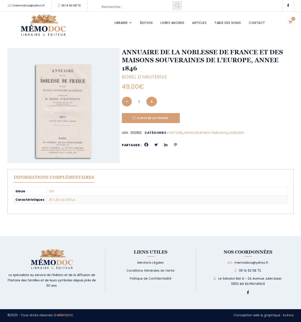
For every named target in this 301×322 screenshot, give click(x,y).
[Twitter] (156, 144)
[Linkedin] (165, 144)
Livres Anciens (172, 23)
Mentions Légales (150, 262)
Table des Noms (227, 23)
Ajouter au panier (152, 118)
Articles (199, 23)
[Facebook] (146, 144)
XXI (51, 191)
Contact (257, 23)
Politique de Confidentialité (150, 278)
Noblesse (236, 133)
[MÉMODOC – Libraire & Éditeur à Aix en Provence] (43, 27)
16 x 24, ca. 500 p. (62, 199)
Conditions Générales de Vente (150, 270)
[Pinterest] (175, 144)
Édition (146, 23)
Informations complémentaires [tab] (54, 177)
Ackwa (288, 315)
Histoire (176, 133)
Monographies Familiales (205, 133)
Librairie (121, 23)
